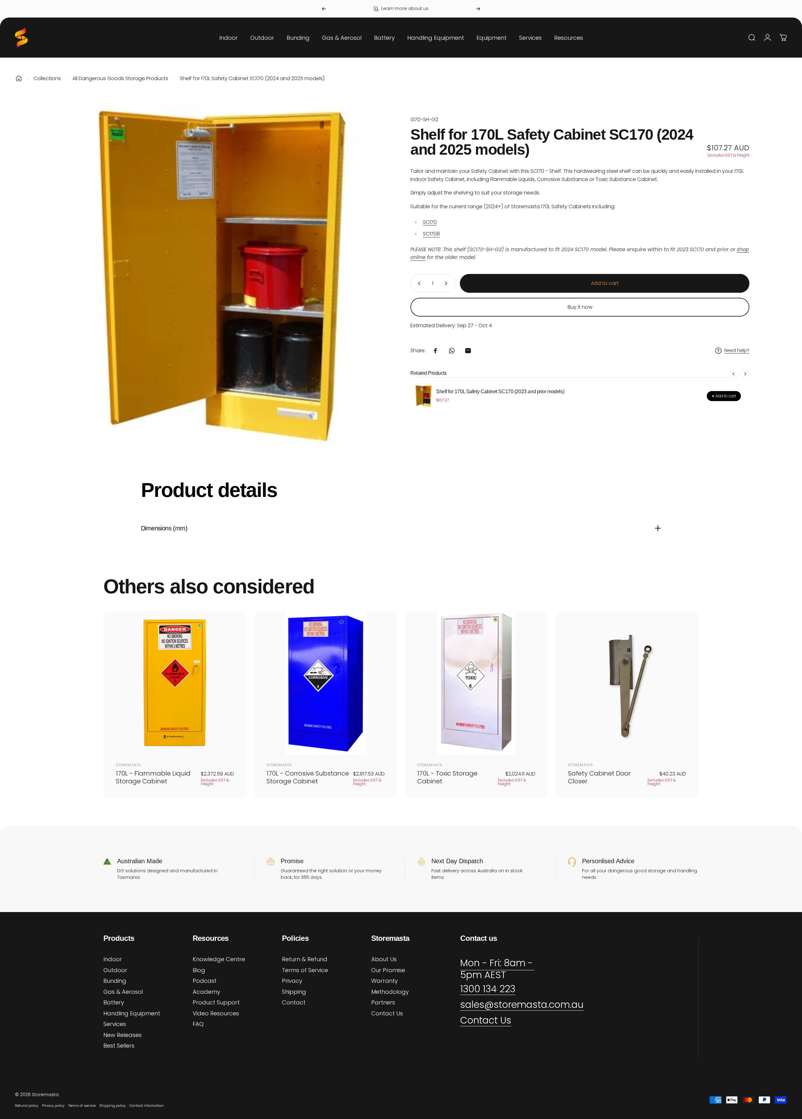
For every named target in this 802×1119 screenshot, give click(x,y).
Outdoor (115, 970)
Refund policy (26, 1105)
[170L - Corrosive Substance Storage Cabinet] (325, 683)
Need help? (736, 350)
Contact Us (387, 1013)
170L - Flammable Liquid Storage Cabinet (153, 777)
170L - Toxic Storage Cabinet (447, 777)
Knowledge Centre (219, 959)
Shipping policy (112, 1105)
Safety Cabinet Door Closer (599, 777)
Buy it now (580, 307)
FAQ (198, 1024)
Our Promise (388, 970)
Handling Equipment (131, 1013)
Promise (292, 861)
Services (114, 1024)
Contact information (146, 1105)
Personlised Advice (608, 861)
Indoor (112, 959)
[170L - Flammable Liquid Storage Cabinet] (175, 683)
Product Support (216, 1002)
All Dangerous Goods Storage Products (120, 78)
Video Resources (216, 1013)
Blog (199, 970)
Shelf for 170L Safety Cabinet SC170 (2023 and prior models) (500, 391)
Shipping (294, 992)
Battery (113, 1002)
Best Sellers (118, 1045)
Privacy (292, 981)
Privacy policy (53, 1105)
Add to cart (724, 396)
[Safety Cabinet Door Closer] (627, 683)
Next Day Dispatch (457, 861)
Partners (383, 1002)
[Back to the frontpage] (19, 78)
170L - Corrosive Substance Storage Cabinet (308, 777)
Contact (293, 1002)
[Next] (478, 9)
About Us (384, 959)
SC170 (430, 221)
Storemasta (128, 764)
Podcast (204, 981)
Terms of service (82, 1105)
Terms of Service (305, 970)
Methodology (390, 992)
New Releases (122, 1035)
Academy (206, 992)
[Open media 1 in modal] (222, 275)
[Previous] (324, 9)
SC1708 (431, 233)
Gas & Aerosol (123, 992)
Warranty (384, 981)
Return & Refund (304, 959)
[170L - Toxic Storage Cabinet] (476, 683)
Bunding (114, 981)
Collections (47, 78)
